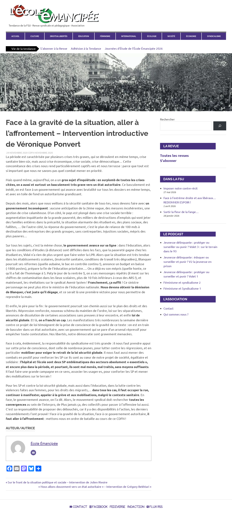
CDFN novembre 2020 (40, 152)
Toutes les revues (174, 155)
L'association (173, 299)
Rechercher (167, 119)
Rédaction (136, 506)
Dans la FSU (172, 179)
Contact (168, 308)
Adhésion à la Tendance (86, 48)
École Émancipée (44, 443)
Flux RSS (156, 506)
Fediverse (117, 506)
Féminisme (105, 36)
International (128, 36)
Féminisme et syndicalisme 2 (182, 282)
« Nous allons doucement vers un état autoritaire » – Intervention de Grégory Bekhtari (93, 486)
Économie (191, 36)
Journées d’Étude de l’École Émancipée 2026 (134, 48)
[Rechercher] (219, 125)
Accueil (15, 36)
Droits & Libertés (58, 36)
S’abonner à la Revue (53, 48)
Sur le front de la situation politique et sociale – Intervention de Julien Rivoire (57, 482)
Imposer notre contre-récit (180, 188)
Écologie (151, 36)
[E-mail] (33, 452)
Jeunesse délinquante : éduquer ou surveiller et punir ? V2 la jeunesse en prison (187, 261)
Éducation (83, 36)
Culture (34, 36)
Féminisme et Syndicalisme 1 (182, 288)
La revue (169, 146)
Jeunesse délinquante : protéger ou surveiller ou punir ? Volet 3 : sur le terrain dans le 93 (190, 247)
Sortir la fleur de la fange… (181, 212)
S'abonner (168, 160)
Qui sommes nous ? (175, 314)
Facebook (99, 506)
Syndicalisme (214, 36)
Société (171, 36)
